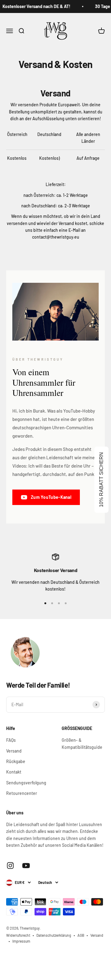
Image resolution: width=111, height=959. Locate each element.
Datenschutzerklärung (53, 935)
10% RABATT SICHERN (101, 479)
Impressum (21, 941)
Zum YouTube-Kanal (51, 497)
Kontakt (13, 771)
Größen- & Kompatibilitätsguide (82, 743)
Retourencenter (21, 793)
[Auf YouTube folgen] (26, 865)
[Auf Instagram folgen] (10, 865)
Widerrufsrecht (18, 935)
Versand (14, 750)
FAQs (11, 740)
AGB (80, 935)
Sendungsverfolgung (26, 782)
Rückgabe (15, 761)
